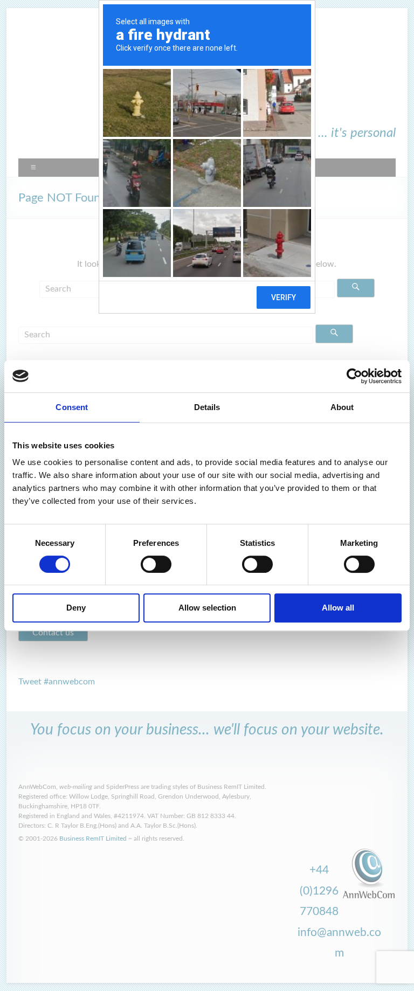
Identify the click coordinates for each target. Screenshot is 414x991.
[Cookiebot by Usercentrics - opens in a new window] (354, 376)
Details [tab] (207, 407)
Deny (76, 607)
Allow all (338, 607)
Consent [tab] (72, 407)
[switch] (156, 564)
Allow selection (207, 607)
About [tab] (342, 407)
